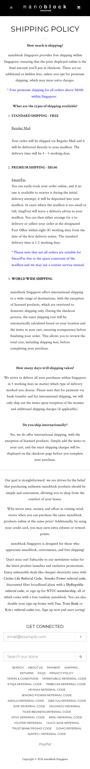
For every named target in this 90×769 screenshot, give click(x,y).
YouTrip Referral (28, 723)
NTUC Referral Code (28, 717)
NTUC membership (61, 591)
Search (18, 667)
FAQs (41, 673)
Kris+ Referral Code (65, 717)
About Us (35, 667)
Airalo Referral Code (26, 700)
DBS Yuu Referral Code (67, 700)
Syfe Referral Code (29, 706)
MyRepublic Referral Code (64, 678)
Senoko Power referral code (65, 578)
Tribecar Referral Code (66, 684)
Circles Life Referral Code (23, 578)
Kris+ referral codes (19, 609)
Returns (26, 673)
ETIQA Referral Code (25, 684)
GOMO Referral (69, 728)
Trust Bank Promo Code (32, 728)
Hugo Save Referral (63, 723)
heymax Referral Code (47, 689)
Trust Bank (70, 603)
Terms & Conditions (22, 678)
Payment (53, 667)
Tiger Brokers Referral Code (46, 711)
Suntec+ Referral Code (47, 734)
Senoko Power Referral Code (47, 695)
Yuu (57, 603)
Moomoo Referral (65, 706)
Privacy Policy (61, 673)
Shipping (71, 667)
